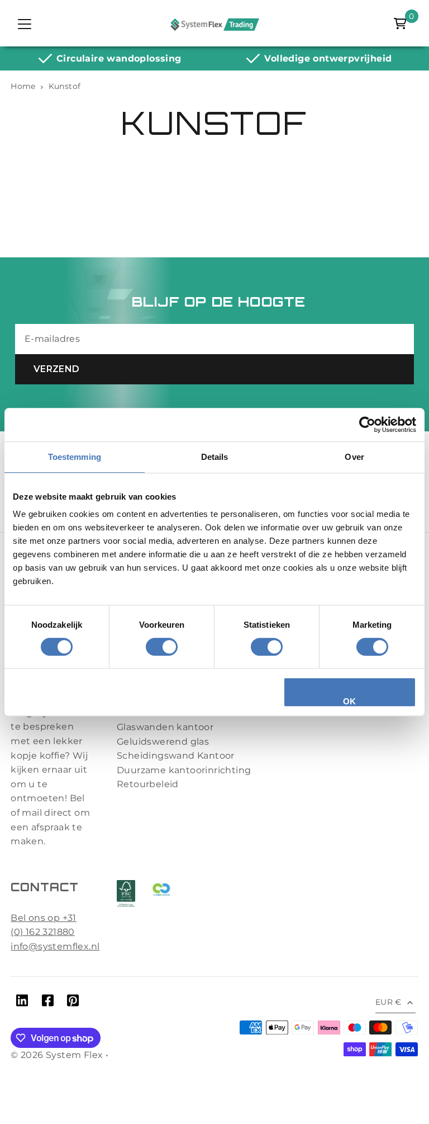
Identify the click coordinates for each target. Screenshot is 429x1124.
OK (349, 701)
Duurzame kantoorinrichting (184, 770)
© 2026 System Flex (57, 1055)
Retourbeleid (148, 784)
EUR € (388, 1002)
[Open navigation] (25, 23)
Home (23, 86)
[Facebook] (48, 1003)
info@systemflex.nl (55, 946)
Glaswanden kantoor (165, 727)
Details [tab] (214, 457)
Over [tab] (354, 457)
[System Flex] (214, 23)
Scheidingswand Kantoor (176, 755)
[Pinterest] (73, 1003)
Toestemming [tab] (74, 457)
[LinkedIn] (22, 1003)
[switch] (162, 647)
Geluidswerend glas (163, 741)
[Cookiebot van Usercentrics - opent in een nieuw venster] (367, 424)
